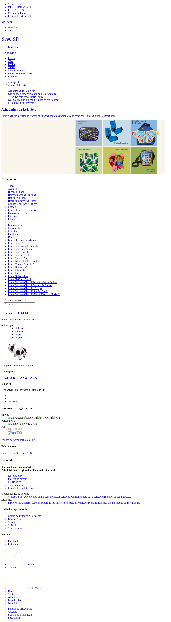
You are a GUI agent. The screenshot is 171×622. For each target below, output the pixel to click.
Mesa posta (14, 228)
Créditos (12, 611)
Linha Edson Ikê (17, 270)
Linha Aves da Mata (18, 258)
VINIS (11, 67)
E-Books (12, 76)
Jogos (11, 222)
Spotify (12, 594)
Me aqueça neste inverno (21, 102)
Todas (11, 185)
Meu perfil (13, 27)
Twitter (31, 564)
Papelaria (13, 234)
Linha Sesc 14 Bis (17, 243)
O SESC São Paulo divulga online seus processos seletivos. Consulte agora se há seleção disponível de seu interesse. (69, 496)
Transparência (15, 484)
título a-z (19, 328)
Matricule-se (14, 481)
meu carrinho (17, 85)
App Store (13, 597)
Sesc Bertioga (15, 528)
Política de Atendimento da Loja (18, 439)
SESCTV (13, 525)
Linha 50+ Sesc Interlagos (22, 240)
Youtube (12, 567)
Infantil (12, 219)
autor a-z (19, 331)
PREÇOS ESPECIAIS (20, 73)
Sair (10, 30)
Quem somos (15, 475)
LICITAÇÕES (16, 10)
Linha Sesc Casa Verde (20, 249)
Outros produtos (16, 70)
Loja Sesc (13, 47)
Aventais (12, 188)
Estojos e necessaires (19, 213)
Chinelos (12, 206)
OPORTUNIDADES (19, 7)
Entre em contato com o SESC (17, 453)
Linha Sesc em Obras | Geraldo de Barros (30, 285)
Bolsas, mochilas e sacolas (22, 194)
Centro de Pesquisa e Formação (24, 515)
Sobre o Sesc (15, 4)
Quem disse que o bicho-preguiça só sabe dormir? (34, 99)
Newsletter (13, 603)
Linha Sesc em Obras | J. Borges (25, 288)
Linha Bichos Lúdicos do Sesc (24, 261)
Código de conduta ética (21, 488)
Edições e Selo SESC (15, 313)
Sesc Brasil (14, 617)
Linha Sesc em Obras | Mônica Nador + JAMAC (34, 294)
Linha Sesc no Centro (19, 255)
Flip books (13, 216)
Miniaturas (13, 231)
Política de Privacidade (20, 16)
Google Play (14, 600)
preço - (18, 337)
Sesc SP (10, 39)
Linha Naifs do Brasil (19, 279)
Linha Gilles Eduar (18, 276)
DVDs (11, 64)
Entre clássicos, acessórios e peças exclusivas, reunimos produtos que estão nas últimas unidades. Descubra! (58, 115)
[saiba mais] (17, 359)
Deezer (12, 591)
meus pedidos (15, 82)
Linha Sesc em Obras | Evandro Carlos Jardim (32, 282)
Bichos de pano (16, 191)
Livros (11, 58)
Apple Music (34, 587)
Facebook (13, 541)
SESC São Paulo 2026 (20, 614)
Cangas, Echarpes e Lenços (22, 203)
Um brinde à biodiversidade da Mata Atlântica (32, 93)
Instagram (13, 544)
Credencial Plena (17, 13)
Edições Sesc (15, 518)
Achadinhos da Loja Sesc (21, 90)
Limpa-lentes (15, 225)
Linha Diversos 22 (18, 267)
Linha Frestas (15, 273)
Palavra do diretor (17, 478)
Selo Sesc (13, 522)
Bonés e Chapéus (17, 197)
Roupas (12, 237)
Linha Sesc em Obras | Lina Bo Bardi (28, 291)
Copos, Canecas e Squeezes (22, 210)
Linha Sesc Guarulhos (19, 252)
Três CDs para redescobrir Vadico (26, 96)
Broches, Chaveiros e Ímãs (22, 200)
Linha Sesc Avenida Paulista (23, 246)
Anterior (12, 401)
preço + (19, 334)
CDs (10, 61)
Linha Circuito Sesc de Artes (23, 264)
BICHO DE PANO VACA (19, 377)
